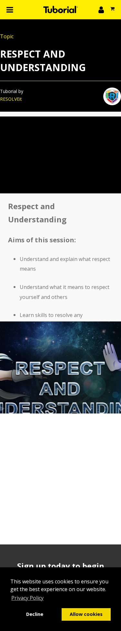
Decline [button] (34, 614)
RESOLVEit (11, 99)
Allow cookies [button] (86, 614)
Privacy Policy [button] (27, 597)
